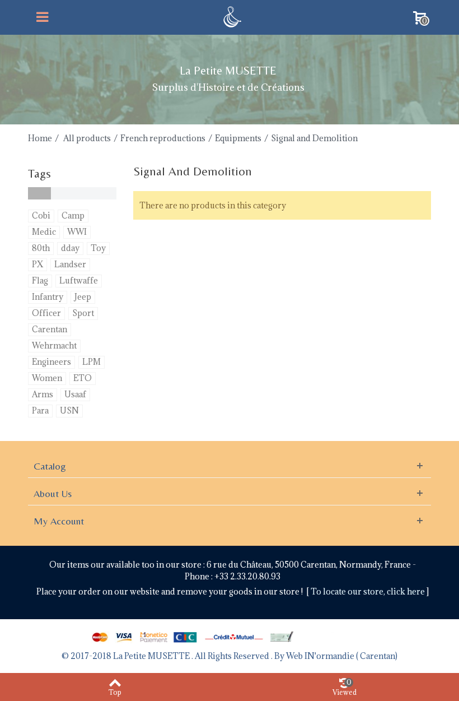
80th (41, 248)
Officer (46, 313)
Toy (98, 248)
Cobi (41, 215)
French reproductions (162, 138)
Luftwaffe (78, 280)
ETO (82, 378)
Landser (70, 264)
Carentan (49, 329)
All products (87, 138)
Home (40, 138)
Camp (73, 215)
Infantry (47, 296)
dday (70, 248)
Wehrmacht (54, 345)
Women (47, 378)
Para (40, 410)
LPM (91, 361)
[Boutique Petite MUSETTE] (230, 16)
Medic (44, 231)
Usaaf (75, 394)
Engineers (51, 361)
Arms (42, 394)
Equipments (238, 138)
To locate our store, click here (369, 591)
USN (69, 410)
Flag (40, 280)
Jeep (82, 296)
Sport (83, 313)
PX (37, 264)
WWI (77, 231)
